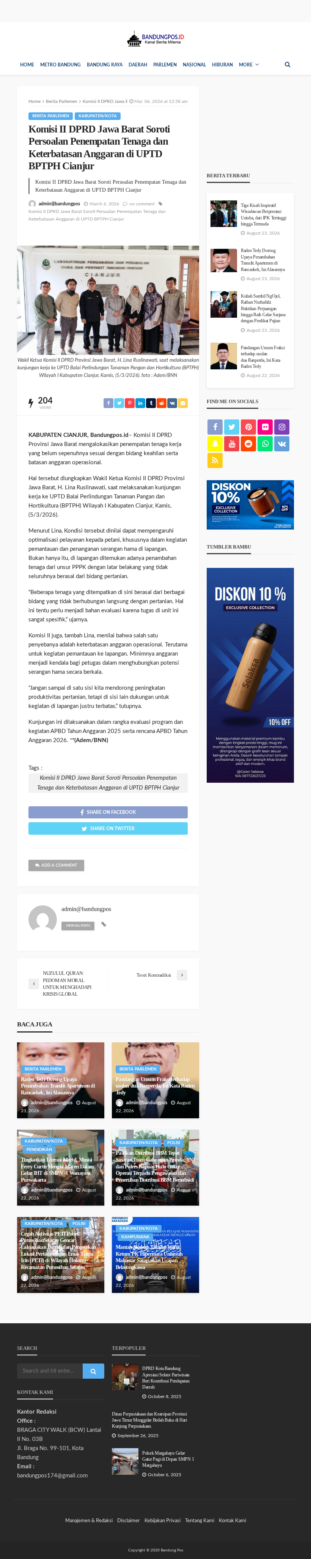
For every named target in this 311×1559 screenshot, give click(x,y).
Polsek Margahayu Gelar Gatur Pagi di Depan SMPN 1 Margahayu (168, 1459)
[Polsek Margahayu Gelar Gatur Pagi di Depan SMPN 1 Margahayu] (125, 1461)
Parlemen (165, 65)
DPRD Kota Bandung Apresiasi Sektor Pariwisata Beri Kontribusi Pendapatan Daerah (165, 1378)
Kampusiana (135, 1237)
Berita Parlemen (50, 116)
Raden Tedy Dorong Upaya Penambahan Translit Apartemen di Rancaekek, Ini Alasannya (58, 1086)
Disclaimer (128, 1520)
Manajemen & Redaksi (89, 1520)
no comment (142, 204)
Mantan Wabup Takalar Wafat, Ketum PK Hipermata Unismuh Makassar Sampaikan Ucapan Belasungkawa (149, 1257)
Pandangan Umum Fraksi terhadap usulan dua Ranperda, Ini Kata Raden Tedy (155, 1086)
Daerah (138, 65)
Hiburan (222, 65)
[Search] (287, 64)
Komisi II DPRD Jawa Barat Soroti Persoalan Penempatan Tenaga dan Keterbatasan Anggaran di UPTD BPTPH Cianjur (97, 215)
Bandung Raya (105, 65)
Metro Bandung (60, 65)
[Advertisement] (250, 124)
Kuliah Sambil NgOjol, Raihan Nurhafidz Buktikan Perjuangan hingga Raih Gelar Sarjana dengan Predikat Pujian (263, 309)
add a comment (59, 865)
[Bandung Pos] (155, 38)
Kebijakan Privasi (163, 1520)
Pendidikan (39, 1150)
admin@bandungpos (59, 204)
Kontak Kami (232, 1520)
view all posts (78, 925)
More (246, 65)
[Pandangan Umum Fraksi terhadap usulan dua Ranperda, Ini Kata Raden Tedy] (223, 356)
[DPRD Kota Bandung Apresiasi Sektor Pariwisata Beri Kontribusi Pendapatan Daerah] (125, 1377)
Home (27, 65)
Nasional (194, 65)
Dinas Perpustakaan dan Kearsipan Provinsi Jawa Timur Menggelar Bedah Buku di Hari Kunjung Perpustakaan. (149, 1420)
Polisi (173, 1143)
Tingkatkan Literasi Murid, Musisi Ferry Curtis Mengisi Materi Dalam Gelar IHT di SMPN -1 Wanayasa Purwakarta (57, 1170)
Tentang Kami (199, 1520)
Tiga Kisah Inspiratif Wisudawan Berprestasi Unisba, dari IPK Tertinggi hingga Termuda (263, 215)
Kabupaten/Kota (98, 116)
